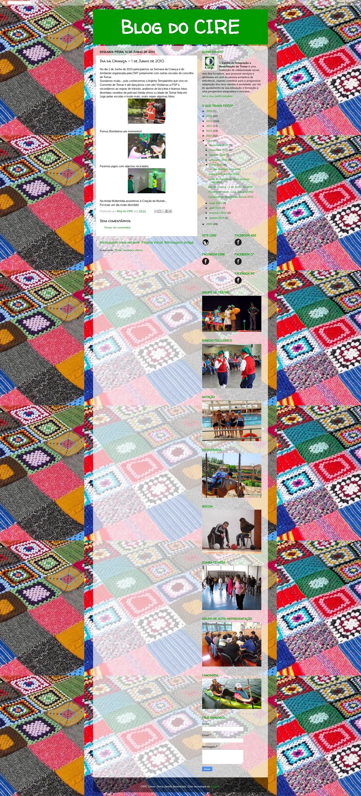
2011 (209, 135)
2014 (209, 121)
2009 (209, 224)
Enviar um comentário (118, 227)
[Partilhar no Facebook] (167, 211)
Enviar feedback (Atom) (129, 250)
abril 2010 (215, 208)
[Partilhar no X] (163, 211)
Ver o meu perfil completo (217, 96)
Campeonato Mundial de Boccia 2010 (231, 197)
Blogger (215, 786)
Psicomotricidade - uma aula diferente (231, 191)
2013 (209, 126)
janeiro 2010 (217, 218)
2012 (209, 130)
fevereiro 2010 (218, 212)
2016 (209, 111)
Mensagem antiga (179, 242)
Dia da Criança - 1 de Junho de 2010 (231, 187)
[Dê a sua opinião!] (160, 211)
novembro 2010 (219, 150)
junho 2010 (216, 164)
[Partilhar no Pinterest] (170, 211)
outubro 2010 (217, 154)
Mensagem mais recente (120, 242)
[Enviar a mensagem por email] (156, 211)
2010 (209, 140)
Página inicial (152, 242)
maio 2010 (216, 203)
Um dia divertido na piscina (225, 169)
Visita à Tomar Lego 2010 (224, 174)
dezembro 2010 (219, 145)
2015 (209, 116)
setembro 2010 (218, 160)
